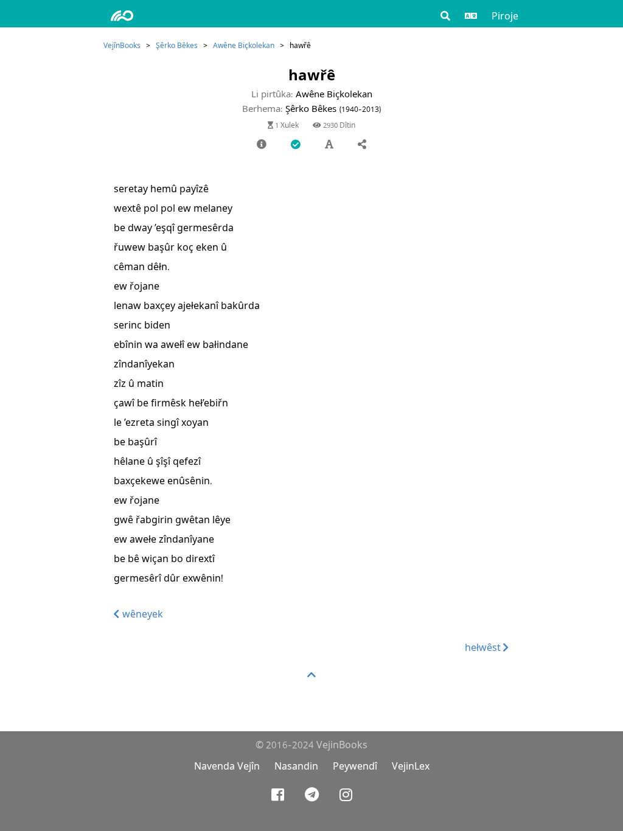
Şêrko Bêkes (177, 45)
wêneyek (141, 614)
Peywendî (355, 766)
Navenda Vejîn (227, 766)
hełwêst (484, 647)
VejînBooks (122, 45)
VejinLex (411, 766)
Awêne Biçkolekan (243, 45)
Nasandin (296, 766)
